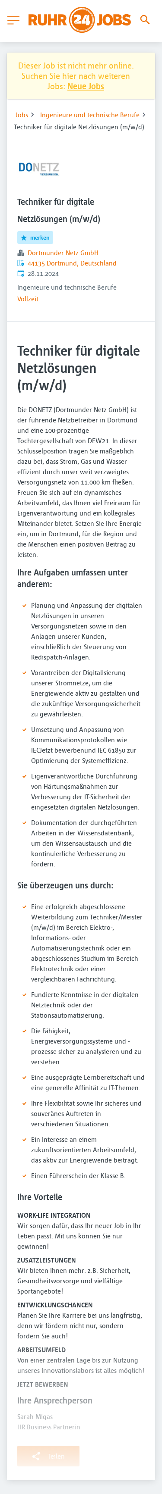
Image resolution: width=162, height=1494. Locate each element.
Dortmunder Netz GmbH (63, 252)
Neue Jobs (85, 86)
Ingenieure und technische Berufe (90, 114)
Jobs (22, 114)
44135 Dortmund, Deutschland (72, 263)
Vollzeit (27, 298)
